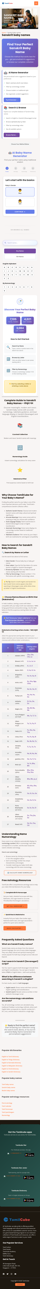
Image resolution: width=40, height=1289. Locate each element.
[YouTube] (15, 1274)
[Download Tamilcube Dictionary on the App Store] (12, 1200)
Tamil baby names (8, 1084)
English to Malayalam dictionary (12, 1066)
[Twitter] (7, 1274)
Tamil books (7, 1249)
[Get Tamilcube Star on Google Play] (29, 1154)
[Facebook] (3, 1274)
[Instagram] (11, 1274)
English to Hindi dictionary (10, 1069)
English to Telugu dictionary (11, 1059)
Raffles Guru (7, 1254)
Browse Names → (11, 135)
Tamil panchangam (8, 1112)
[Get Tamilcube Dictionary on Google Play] (29, 1200)
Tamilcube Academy (9, 1251)
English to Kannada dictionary (11, 1063)
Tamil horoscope (7, 1109)
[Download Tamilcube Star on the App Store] (15, 1155)
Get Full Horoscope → (15, 906)
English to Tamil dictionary (10, 1056)
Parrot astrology (7, 1103)
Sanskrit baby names (8, 1087)
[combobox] (20, 243)
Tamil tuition (7, 1247)
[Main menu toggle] (36, 3)
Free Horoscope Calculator (14, 620)
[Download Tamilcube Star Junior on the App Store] (12, 1177)
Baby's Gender (10, 185)
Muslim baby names (8, 1090)
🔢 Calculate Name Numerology (20, 873)
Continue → (20, 212)
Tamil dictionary (8, 1256)
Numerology (6, 1115)
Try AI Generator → (12, 100)
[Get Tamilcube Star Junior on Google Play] (29, 1177)
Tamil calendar (6, 1106)
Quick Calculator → (15, 928)
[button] (20, 1284)
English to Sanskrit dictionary (11, 1072)
